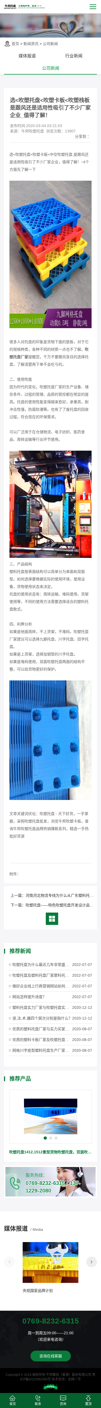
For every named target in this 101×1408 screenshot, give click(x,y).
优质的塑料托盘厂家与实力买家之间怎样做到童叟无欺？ (42, 1029)
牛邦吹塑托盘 (24, 829)
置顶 (88, 1404)
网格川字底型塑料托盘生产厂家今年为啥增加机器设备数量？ (42, 1050)
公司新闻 (50, 44)
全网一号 (74, 1379)
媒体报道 (27, 56)
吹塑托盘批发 (36, 821)
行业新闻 (73, 56)
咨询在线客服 (50, 1356)
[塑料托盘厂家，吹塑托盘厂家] (50, 798)
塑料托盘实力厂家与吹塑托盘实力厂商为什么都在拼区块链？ (42, 1007)
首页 (15, 44)
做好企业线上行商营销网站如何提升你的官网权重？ (42, 986)
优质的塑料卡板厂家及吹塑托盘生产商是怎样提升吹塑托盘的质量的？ (42, 1040)
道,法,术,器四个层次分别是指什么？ (42, 1018)
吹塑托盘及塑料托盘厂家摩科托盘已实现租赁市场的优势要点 (42, 975)
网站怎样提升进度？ (29, 997)
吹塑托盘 (47, 814)
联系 (38, 1404)
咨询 (63, 1404)
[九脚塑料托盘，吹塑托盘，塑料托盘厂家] (50, 327)
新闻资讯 (31, 44)
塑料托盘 (17, 571)
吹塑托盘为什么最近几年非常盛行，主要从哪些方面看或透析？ (42, 964)
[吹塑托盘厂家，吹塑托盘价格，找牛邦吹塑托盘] (50, 556)
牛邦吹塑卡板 (69, 821)
